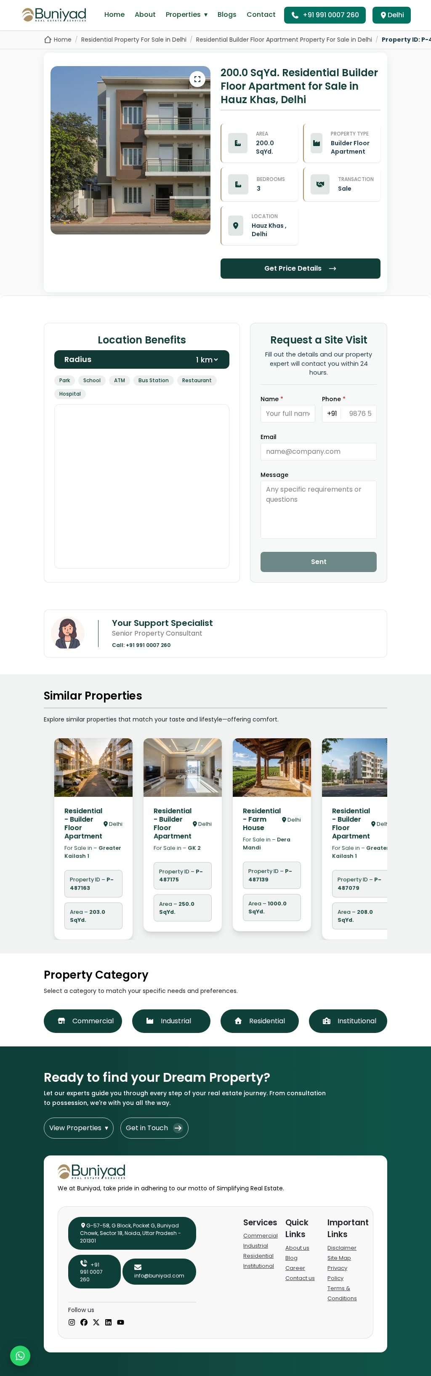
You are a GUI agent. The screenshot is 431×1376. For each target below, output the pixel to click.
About (145, 14)
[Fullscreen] (197, 79)
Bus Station (153, 380)
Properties (187, 14)
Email (269, 437)
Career (295, 1268)
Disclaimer (342, 1248)
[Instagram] (71, 1323)
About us (297, 1248)
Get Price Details (293, 268)
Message (274, 475)
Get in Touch (147, 1128)
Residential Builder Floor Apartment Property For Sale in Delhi (284, 39)
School (92, 380)
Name (272, 399)
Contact (261, 14)
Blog (291, 1258)
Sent (319, 562)
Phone (334, 399)
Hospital (70, 393)
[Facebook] (84, 1323)
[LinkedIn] (108, 1323)
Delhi (396, 15)
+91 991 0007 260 (331, 15)
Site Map (339, 1258)
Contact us (300, 1278)
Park (64, 380)
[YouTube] (120, 1323)
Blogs (227, 14)
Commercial (260, 1236)
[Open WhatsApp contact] (20, 1356)
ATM (119, 380)
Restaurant (197, 380)
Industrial (255, 1246)
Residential (258, 1256)
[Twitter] (96, 1323)
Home (114, 14)
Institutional (258, 1266)
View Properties (78, 1128)
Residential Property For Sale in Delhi (133, 39)
